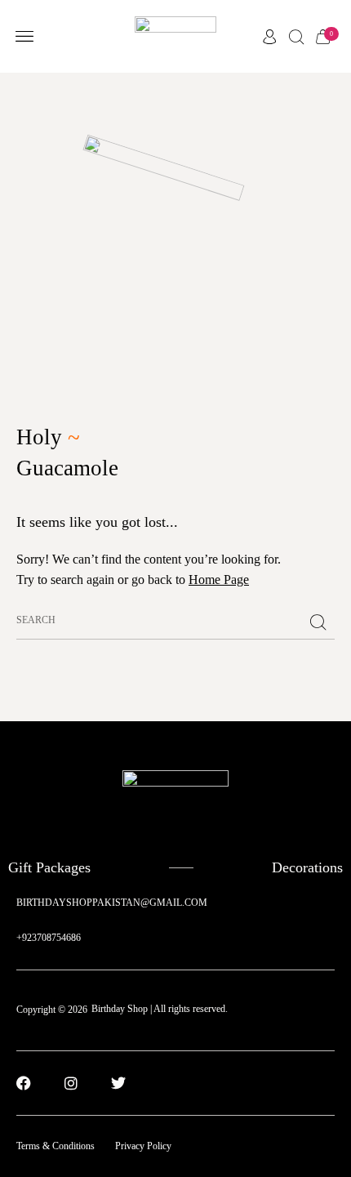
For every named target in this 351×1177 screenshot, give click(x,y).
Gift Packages (49, 867)
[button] (24, 36)
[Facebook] (23, 1083)
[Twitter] (118, 1083)
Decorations (307, 867)
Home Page (219, 579)
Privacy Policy (143, 1146)
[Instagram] (71, 1083)
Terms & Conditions (55, 1146)
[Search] (318, 623)
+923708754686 (48, 937)
